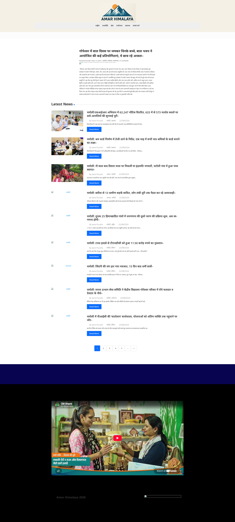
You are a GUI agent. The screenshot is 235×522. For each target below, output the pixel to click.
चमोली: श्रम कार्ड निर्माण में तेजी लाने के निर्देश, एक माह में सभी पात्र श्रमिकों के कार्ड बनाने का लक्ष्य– (133, 140)
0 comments (124, 61)
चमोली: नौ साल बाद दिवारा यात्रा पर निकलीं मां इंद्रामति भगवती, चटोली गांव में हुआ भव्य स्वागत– (132, 167)
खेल (112, 26)
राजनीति (105, 26)
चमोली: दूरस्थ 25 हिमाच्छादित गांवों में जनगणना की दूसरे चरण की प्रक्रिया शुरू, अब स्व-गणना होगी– (132, 218)
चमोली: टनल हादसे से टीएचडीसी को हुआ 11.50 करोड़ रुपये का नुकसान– (125, 243)
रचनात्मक (115, 61)
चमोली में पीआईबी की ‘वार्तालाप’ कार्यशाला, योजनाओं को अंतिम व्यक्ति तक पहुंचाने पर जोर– (132, 318)
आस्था (108, 174)
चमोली (105, 61)
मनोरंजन (119, 26)
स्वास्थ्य (127, 26)
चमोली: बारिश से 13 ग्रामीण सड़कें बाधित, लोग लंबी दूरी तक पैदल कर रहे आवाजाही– (131, 193)
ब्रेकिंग (113, 248)
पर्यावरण (114, 298)
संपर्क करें (136, 26)
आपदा (108, 198)
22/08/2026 (124, 121)
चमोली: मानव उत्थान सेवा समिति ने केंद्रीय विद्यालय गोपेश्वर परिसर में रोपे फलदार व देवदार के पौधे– (130, 291)
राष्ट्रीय (97, 26)
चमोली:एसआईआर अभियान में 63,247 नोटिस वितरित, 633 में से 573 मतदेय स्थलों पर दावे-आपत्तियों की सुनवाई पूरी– (132, 114)
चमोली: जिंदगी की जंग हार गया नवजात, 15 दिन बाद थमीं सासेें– (120, 266)
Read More (94, 129)
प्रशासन (113, 121)
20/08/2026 (125, 298)
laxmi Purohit (86, 61)
